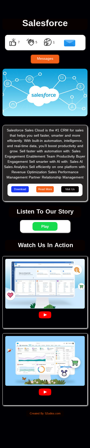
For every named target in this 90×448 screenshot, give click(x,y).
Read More (45, 189)
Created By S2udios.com (45, 413)
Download (20, 189)
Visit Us (70, 189)
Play (45, 226)
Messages (45, 58)
